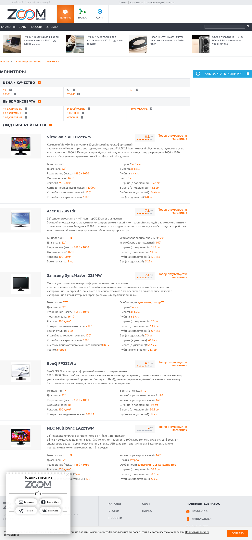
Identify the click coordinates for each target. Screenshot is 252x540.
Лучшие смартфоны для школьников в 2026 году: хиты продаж (104, 40)
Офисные (73, 113)
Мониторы (53, 61)
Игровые (72, 117)
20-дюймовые (12, 113)
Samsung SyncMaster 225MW (74, 275)
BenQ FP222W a (61, 363)
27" (131, 89)
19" (5, 89)
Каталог (6, 26)
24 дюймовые (76, 108)
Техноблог (51, 26)
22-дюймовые (12, 117)
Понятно (238, 533)
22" (68, 89)
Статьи (23, 26)
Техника (65, 17)
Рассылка (200, 510)
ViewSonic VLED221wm (69, 137)
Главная (4, 61)
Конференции (155, 2)
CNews (123, 2)
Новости (36, 26)
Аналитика (136, 2)
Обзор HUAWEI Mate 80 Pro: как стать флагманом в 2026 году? (166, 40)
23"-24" (71, 94)
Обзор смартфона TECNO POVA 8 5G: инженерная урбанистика (227, 40)
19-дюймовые (12, 108)
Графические (138, 108)
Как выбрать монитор (224, 73)
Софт (99, 17)
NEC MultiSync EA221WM (70, 428)
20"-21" (7, 94)
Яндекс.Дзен (201, 518)
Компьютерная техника (28, 61)
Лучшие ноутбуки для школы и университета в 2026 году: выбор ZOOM (41, 40)
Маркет (170, 2)
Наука (82, 17)
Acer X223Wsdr (61, 211)
